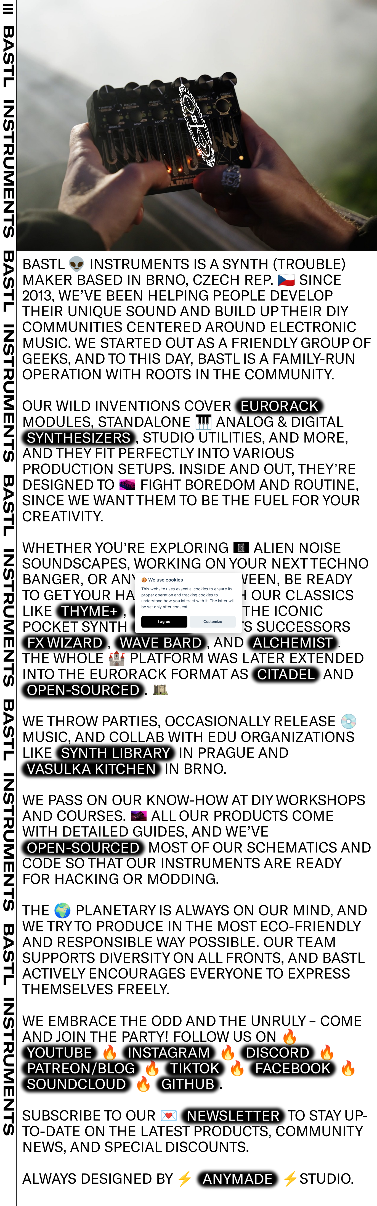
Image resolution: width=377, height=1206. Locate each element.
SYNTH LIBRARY (115, 752)
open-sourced (83, 689)
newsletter (233, 1115)
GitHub (187, 1083)
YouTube (59, 1052)
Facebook (292, 1068)
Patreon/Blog (81, 1068)
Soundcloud (76, 1083)
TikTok (195, 1068)
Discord (277, 1052)
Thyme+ (89, 610)
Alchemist (292, 642)
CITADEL (286, 673)
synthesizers (78, 437)
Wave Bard (160, 642)
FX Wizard (64, 642)
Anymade (237, 1178)
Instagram (169, 1052)
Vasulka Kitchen (91, 768)
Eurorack (279, 405)
